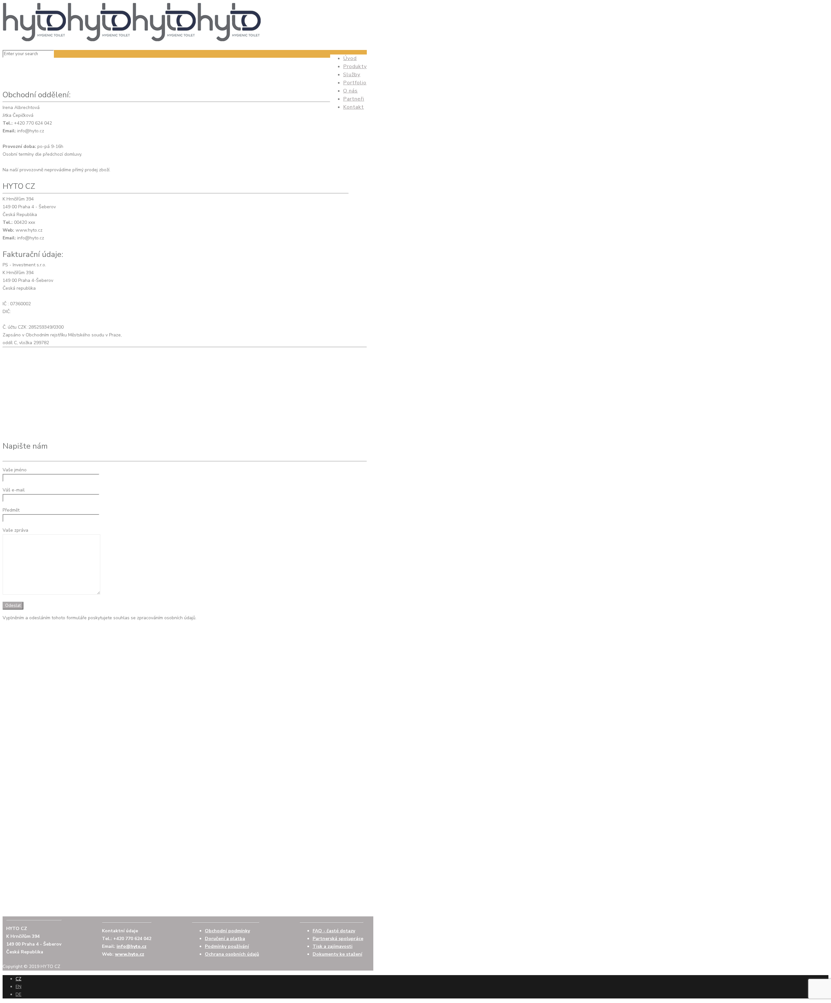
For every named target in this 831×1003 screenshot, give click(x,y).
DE (18, 994)
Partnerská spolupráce (338, 939)
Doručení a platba (225, 939)
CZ (18, 979)
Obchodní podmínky (227, 931)
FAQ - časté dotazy (334, 931)
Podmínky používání (227, 946)
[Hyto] (132, 40)
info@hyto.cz (131, 946)
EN (18, 987)
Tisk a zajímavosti (333, 946)
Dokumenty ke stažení (337, 954)
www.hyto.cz (129, 954)
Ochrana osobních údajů (232, 954)
